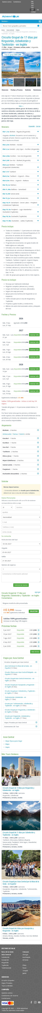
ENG (32, 1)
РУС (32, 4)
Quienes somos (7, 2)
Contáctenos (17, 2)
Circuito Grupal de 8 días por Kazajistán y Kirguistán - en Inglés (18, 929)
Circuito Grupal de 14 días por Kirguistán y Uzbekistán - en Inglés (18, 789)
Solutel (21, 434)
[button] (7, 82)
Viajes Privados (7, 983)
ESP (32, 10)
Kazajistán (5, 960)
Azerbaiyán (26, 957)
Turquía (25, 970)
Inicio (3, 30)
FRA (32, 8)
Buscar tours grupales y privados (14, 26)
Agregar (37, 592)
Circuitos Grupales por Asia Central (16, 662)
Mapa (7, 744)
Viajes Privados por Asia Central (15, 722)
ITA (38, 10)
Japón (24, 973)
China (24, 965)
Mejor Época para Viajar (13, 741)
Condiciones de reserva (10, 996)
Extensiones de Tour (11, 726)
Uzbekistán (5, 957)
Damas (15, 434)
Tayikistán (5, 965)
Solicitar (28, 90)
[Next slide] (37, 64)
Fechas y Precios (17, 90)
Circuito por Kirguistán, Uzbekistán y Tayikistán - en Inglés (17, 717)
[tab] (21, 662)
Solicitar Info (34, 335)
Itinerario (5, 90)
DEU (32, 6)
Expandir (32, 126)
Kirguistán (5, 962)
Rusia (24, 968)
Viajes (18, 30)
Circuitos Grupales (8, 980)
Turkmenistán (6, 968)
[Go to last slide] (4, 64)
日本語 (33, 12)
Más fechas (35, 652)
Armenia (25, 960)
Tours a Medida (7, 986)
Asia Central (10, 30)
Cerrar (38, 126)
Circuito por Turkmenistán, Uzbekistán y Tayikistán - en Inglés (19, 704)
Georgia (25, 954)
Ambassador (7, 434)
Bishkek (12, 135)
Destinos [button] (4, 21)
